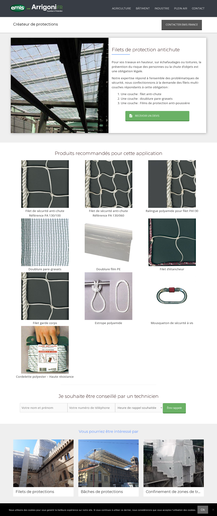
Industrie (162, 8)
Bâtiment (143, 8)
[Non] (213, 509)
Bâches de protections (102, 491)
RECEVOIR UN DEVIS (147, 115)
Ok (203, 510)
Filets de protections (35, 491)
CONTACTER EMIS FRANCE (182, 24)
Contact (198, 8)
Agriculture (121, 8)
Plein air (180, 8)
